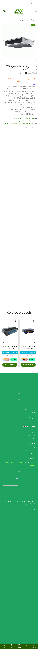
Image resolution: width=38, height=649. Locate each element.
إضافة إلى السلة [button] (28, 364)
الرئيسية (33, 20)
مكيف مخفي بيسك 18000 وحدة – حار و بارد (10, 347)
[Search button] (3, 3)
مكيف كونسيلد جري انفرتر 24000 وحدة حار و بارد (28, 347)
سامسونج (22, 121)
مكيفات (27, 20)
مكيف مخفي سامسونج (8, 123)
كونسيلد (21, 20)
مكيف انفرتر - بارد (19, 123)
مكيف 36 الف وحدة (28, 123)
